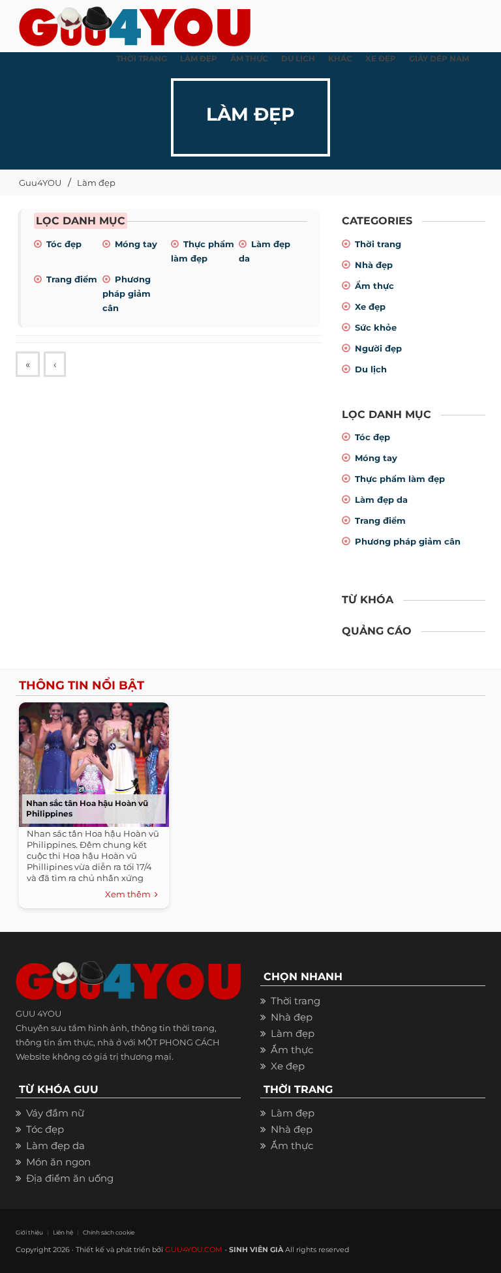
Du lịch (371, 369)
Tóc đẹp (64, 244)
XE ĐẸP (380, 58)
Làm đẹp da (381, 499)
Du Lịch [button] (298, 58)
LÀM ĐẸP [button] (198, 58)
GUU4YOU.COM (193, 1249)
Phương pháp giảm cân (126, 293)
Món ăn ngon (58, 1162)
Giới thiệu (29, 1232)
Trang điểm (71, 279)
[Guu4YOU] (135, 23)
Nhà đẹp (374, 265)
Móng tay (136, 244)
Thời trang (378, 244)
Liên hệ (63, 1232)
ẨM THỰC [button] (249, 58)
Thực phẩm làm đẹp (400, 478)
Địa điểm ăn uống (70, 1178)
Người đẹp (378, 348)
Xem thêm (130, 894)
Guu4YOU (40, 182)
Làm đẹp (96, 182)
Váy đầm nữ (55, 1113)
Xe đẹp (370, 306)
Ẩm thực (374, 285)
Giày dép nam (439, 58)
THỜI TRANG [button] (141, 58)
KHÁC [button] (340, 58)
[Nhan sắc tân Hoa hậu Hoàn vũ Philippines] (94, 762)
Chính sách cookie (108, 1232)
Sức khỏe (376, 327)
